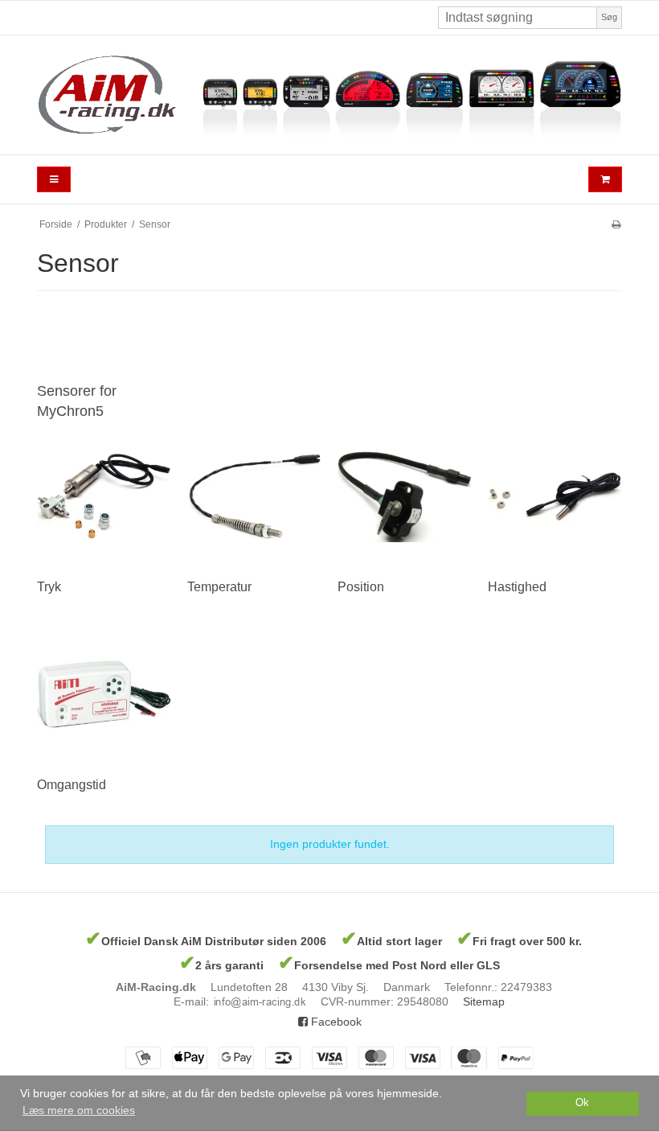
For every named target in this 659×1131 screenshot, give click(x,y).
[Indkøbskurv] (605, 180)
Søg (609, 17)
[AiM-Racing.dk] (329, 95)
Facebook (335, 1021)
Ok (582, 1102)
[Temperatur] (254, 497)
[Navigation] (54, 180)
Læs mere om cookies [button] (79, 1110)
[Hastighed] (555, 497)
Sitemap (484, 1001)
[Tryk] (104, 497)
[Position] (405, 497)
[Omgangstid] (104, 694)
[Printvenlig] (616, 224)
